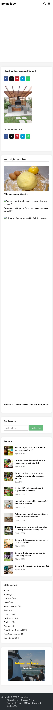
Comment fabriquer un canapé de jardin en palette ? (30, 554)
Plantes (7, 626)
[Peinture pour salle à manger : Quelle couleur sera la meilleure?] (8, 514)
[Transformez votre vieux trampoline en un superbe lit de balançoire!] (8, 527)
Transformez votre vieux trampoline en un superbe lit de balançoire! (31, 528)
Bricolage (8, 594)
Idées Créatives (10, 606)
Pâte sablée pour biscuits (15, 194)
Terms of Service (14, 703)
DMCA (27, 703)
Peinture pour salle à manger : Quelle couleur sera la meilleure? (31, 515)
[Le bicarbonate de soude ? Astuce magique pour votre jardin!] (8, 460)
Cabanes (7, 598)
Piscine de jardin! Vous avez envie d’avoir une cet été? (30, 448)
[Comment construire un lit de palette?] (8, 566)
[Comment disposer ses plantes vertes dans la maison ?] (8, 540)
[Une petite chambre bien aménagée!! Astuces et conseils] (8, 501)
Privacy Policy (13, 700)
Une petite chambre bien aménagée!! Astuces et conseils (31, 502)
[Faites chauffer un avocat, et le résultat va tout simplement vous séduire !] (8, 473)
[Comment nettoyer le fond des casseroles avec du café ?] (26, 202)
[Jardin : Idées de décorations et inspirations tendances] (8, 488)
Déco (6, 602)
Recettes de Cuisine (13, 630)
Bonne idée (8, 3)
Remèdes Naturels (12, 634)
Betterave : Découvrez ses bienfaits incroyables (26, 404)
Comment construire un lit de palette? (32, 566)
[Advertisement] (26, 35)
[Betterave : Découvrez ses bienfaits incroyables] (26, 309)
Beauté (7, 590)
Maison (7, 614)
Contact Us (12, 706)
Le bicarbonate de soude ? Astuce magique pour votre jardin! (30, 461)
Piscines (7, 622)
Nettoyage (8, 618)
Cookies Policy (27, 700)
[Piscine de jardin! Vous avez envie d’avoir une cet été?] (8, 447)
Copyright (36, 703)
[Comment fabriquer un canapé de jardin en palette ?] (8, 553)
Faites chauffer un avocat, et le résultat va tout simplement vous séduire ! (29, 476)
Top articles (9, 638)
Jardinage (8, 610)
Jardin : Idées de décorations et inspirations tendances (29, 489)
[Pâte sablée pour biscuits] (26, 178)
